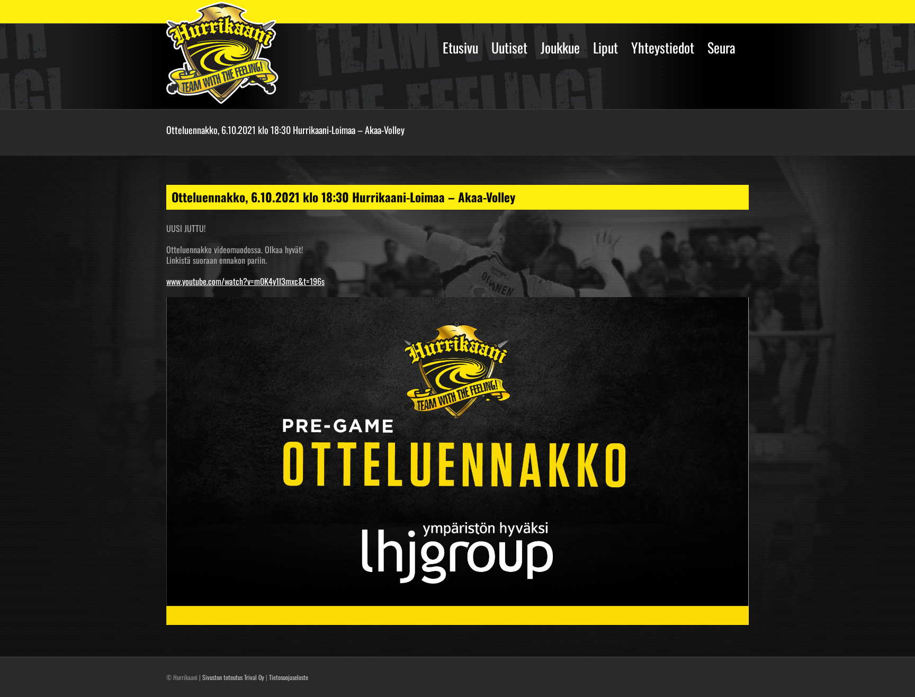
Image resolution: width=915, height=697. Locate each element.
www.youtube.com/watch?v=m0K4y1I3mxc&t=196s (245, 281)
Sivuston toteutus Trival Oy (233, 677)
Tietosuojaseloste (288, 677)
